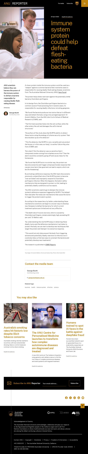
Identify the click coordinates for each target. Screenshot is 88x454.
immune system (41, 287)
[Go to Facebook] (66, 397)
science (56, 287)
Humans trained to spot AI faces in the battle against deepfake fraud (75, 329)
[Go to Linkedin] (78, 397)
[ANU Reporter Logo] (16, 3)
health (33, 287)
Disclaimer (37, 440)
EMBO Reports (51, 245)
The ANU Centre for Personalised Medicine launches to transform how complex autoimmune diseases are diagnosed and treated (45, 342)
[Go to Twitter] (70, 397)
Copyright (28, 440)
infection (50, 287)
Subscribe (70, 3)
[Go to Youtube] (82, 397)
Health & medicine (67, 17)
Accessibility (74, 440)
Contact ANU (18, 440)
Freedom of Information (59, 440)
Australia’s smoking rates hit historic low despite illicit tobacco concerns (16, 332)
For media (61, 3)
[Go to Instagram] (74, 397)
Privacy (46, 440)
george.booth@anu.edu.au (36, 277)
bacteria (27, 287)
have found (62, 92)
